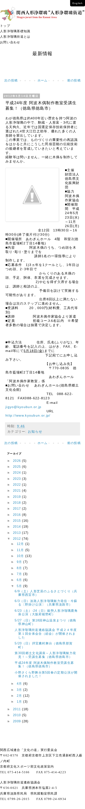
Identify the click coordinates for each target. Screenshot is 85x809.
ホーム (43, 80)
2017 (17, 508)
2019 (17, 497)
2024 (17, 472)
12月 (21, 544)
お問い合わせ (10, 42)
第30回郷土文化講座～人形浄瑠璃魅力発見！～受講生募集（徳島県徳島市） (45, 655)
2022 (17, 484)
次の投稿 (11, 80)
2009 (17, 721)
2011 (17, 709)
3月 (20, 690)
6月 (20, 580)
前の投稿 (74, 80)
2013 (17, 533)
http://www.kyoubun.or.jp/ (28, 415)
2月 (20, 695)
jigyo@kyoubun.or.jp (23, 407)
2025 (17, 466)
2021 (17, 490)
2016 (17, 515)
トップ (5, 25)
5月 (20, 586)
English (77, 3)
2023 (17, 479)
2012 (17, 538)
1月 (20, 701)
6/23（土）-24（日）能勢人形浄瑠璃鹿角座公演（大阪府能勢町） (46, 612)
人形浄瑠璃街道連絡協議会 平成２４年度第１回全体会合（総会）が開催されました (46, 633)
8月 (20, 568)
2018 (17, 502)
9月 (20, 562)
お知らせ (35, 431)
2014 (17, 526)
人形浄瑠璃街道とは (15, 36)
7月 (20, 574)
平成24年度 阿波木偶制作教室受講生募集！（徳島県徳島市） (44, 664)
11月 (21, 550)
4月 (20, 683)
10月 (21, 556)
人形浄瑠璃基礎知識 (15, 31)
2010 (17, 715)
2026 (17, 461)
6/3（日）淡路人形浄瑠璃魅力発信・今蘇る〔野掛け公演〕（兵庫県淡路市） (46, 603)
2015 (17, 520)
